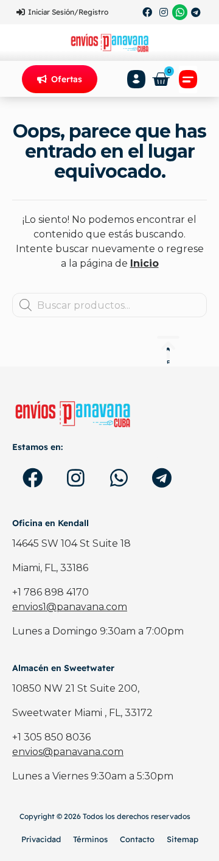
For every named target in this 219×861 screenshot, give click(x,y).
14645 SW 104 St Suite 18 (71, 543)
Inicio (144, 263)
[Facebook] (148, 12)
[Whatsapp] (180, 12)
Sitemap (182, 839)
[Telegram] (196, 12)
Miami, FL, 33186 (50, 568)
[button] (188, 79)
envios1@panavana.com (69, 607)
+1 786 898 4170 (50, 592)
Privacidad (41, 839)
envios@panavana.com (67, 751)
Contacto (137, 839)
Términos (90, 839)
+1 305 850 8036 (51, 737)
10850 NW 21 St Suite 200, (75, 688)
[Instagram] (164, 12)
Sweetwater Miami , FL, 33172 (82, 713)
